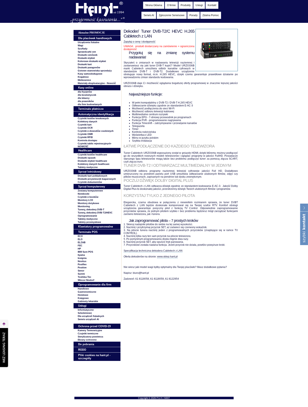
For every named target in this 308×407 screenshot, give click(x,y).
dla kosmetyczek (87, 95)
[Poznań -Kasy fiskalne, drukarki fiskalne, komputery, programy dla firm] (97, 21)
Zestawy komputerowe (90, 190)
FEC (80, 245)
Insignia (82, 258)
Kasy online (85, 87)
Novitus (82, 261)
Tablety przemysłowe (89, 222)
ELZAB (81, 242)
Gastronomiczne (87, 292)
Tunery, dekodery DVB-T (91, 209)
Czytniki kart (85, 124)
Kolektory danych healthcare (93, 164)
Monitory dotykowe (88, 203)
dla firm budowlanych (90, 104)
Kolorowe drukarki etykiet (92, 61)
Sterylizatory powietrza (90, 336)
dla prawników (86, 101)
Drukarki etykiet (86, 58)
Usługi (199, 5)
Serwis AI (149, 15)
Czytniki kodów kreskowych (93, 118)
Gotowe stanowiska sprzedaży (95, 70)
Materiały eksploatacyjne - (97, 83)
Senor (81, 270)
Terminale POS (88, 232)
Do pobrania (86, 344)
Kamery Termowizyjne (90, 330)
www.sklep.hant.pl (167, 256)
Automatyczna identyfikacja (96, 114)
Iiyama (81, 255)
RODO (82, 349)
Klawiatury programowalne (95, 226)
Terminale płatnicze (91, 108)
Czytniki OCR (85, 128)
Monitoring (84, 206)
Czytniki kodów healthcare (92, 154)
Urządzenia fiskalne (88, 42)
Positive (82, 267)
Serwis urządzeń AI (88, 319)
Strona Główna (153, 5)
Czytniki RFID (85, 137)
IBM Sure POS (85, 252)
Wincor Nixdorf (86, 280)
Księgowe (83, 298)
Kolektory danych (87, 121)
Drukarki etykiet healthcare (92, 161)
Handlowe (83, 288)
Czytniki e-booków (88, 197)
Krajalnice (83, 77)
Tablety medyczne (88, 167)
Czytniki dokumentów (90, 182)
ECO (80, 236)
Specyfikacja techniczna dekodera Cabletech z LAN (153, 250)
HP (79, 248)
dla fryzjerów (85, 91)
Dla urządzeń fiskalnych (91, 316)
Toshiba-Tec (84, 277)
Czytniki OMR (85, 134)
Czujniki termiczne (88, 333)
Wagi (80, 45)
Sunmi (81, 274)
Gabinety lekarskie (88, 301)
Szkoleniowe (85, 313)
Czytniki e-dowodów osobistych (96, 131)
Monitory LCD (85, 200)
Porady (193, 15)
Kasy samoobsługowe (90, 73)
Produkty (186, 5)
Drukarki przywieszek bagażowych (97, 179)
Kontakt (212, 5)
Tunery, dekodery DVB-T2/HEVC (95, 212)
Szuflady (82, 48)
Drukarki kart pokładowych (92, 175)
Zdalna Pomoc (210, 15)
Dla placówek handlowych (95, 38)
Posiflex (82, 264)
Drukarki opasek (87, 157)
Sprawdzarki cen (87, 51)
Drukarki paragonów (89, 67)
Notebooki (83, 194)
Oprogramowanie (87, 215)
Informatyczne (86, 310)
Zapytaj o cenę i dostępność (139, 41)
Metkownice (84, 80)
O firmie (171, 5)
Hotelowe (83, 295)
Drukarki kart (85, 64)
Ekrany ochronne (87, 340)
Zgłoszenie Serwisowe (172, 15)
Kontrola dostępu (87, 140)
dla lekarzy (83, 98)
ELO (80, 239)
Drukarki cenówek (87, 55)
